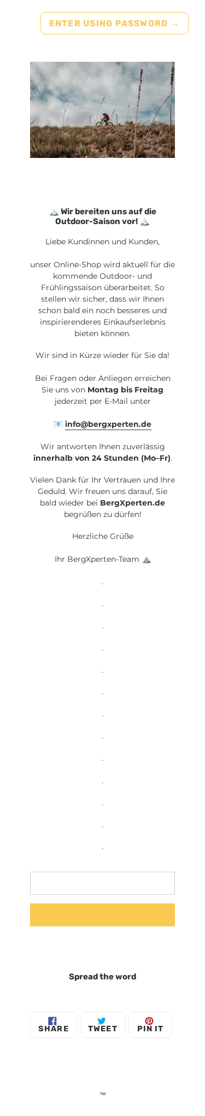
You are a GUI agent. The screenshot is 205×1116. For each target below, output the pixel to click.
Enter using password (114, 23)
